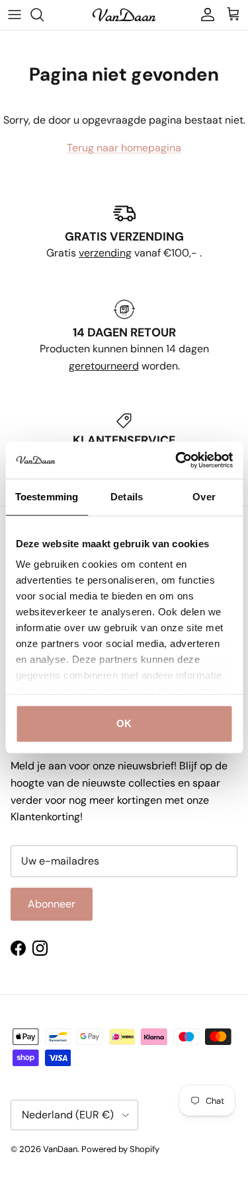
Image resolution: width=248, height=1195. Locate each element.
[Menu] (14, 14)
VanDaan (60, 1149)
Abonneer (51, 904)
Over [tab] (203, 496)
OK (124, 723)
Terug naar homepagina (124, 148)
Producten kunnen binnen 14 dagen (124, 349)
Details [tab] (126, 496)
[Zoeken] (43, 14)
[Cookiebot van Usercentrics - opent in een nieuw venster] (176, 460)
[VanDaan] (124, 15)
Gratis (62, 253)
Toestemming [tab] (46, 496)
